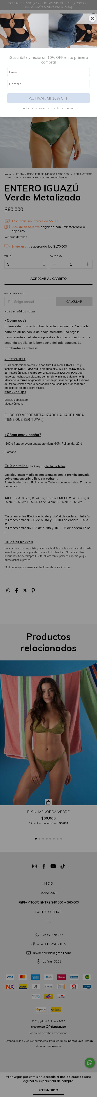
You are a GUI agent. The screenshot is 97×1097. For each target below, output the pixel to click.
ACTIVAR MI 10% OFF (48, 98)
